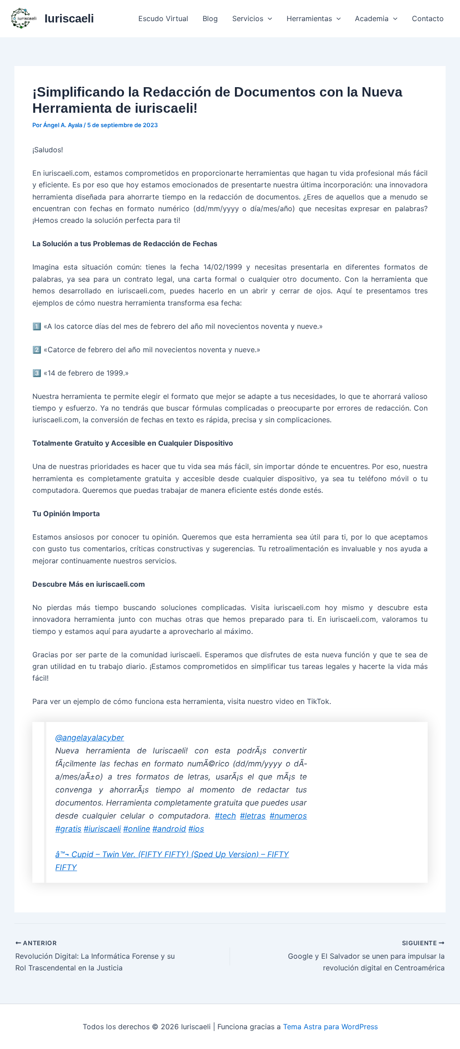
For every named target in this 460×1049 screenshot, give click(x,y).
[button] (267, 18)
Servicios (247, 18)
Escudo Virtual (163, 18)
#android (169, 828)
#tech (225, 815)
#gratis (68, 828)
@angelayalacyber (89, 737)
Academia (372, 18)
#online (136, 828)
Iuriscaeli (69, 18)
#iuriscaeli (102, 828)
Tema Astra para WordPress (330, 1026)
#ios (196, 828)
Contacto (428, 18)
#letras (252, 815)
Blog (210, 18)
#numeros (288, 815)
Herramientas (309, 18)
